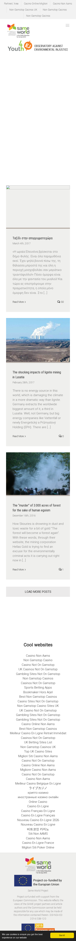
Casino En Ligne (38, 806)
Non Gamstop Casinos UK (23, 9)
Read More (18, 302)
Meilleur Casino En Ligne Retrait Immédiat (38, 733)
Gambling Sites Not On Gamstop (38, 674)
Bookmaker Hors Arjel (38, 692)
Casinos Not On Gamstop (38, 683)
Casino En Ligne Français (38, 815)
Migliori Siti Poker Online (38, 847)
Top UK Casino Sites (38, 751)
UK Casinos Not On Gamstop (38, 669)
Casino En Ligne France (38, 843)
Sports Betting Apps (38, 687)
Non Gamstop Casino (38, 660)
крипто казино (38, 792)
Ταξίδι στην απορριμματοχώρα (32, 238)
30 (62, 302)
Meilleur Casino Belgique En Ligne (38, 783)
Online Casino (38, 802)
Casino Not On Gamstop (38, 665)
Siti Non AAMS (38, 833)
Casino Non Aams (62, 3)
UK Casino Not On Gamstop (38, 710)
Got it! (62, 935)
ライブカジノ (38, 788)
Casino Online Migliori (35, 3)
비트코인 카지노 (38, 829)
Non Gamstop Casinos (55, 9)
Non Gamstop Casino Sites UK (38, 706)
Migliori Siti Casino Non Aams (38, 756)
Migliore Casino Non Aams (38, 770)
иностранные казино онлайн (38, 797)
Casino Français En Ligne (38, 811)
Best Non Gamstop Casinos (38, 696)
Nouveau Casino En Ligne (38, 824)
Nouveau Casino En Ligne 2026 (38, 820)
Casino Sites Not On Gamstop (38, 701)
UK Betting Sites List (38, 742)
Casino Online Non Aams (38, 724)
